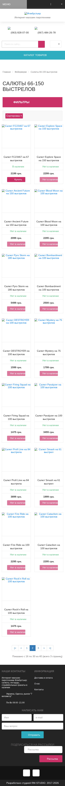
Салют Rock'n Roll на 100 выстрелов (16, 611)
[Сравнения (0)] (45, 4)
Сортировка (13, 115)
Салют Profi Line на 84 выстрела (16, 482)
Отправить (33, 734)
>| (50, 648)
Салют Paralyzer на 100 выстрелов (48, 417)
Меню (6, 4)
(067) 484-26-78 (47, 32)
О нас (37, 683)
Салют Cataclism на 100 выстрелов (49, 547)
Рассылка (52, 758)
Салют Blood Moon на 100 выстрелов (48, 223)
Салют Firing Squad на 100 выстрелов (16, 417)
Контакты (39, 689)
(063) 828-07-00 (20, 32)
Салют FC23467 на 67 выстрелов (16, 159)
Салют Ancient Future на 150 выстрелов (16, 223)
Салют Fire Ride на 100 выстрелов (16, 547)
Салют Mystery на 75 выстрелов (49, 352)
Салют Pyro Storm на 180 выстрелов (16, 288)
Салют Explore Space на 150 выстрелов (49, 159)
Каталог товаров (35, 55)
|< (15, 648)
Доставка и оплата (43, 678)
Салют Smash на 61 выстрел (48, 482)
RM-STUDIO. (39, 783)
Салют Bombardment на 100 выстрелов (49, 288)
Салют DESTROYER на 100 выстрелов (16, 352)
